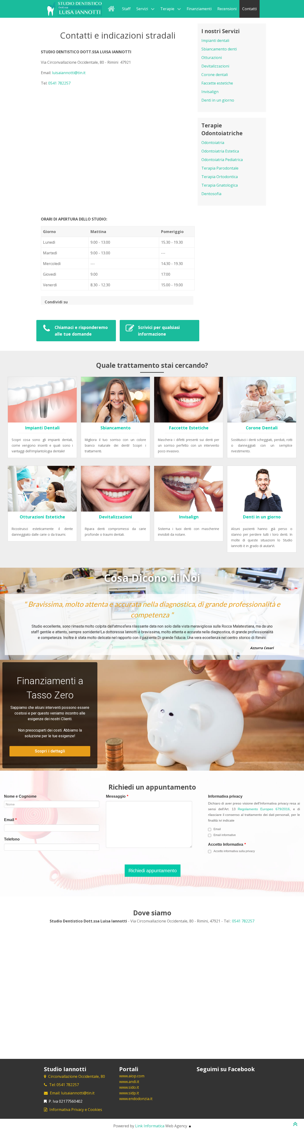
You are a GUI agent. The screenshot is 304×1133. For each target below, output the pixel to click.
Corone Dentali (262, 428)
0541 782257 (59, 83)
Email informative (225, 835)
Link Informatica (149, 1126)
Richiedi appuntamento (152, 870)
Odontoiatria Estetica (220, 151)
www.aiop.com (131, 1076)
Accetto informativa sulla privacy (234, 851)
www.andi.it (129, 1081)
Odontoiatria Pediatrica (222, 159)
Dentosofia (211, 193)
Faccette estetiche (217, 83)
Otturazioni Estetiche (42, 517)
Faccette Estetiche (189, 428)
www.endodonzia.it (135, 1098)
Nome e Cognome (20, 796)
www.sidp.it (129, 1093)
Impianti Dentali (42, 428)
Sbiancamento (115, 428)
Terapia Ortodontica (219, 176)
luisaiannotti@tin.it (69, 72)
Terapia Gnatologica (219, 185)
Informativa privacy (225, 796)
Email (10, 820)
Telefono (12, 839)
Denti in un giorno (217, 100)
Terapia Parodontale (219, 168)
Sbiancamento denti (219, 49)
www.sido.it (129, 1087)
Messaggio (117, 796)
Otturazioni (211, 57)
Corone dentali (214, 74)
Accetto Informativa (227, 844)
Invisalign (209, 91)
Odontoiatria (212, 142)
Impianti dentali (215, 40)
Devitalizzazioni (215, 66)
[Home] (112, 8)
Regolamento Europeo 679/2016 (264, 809)
